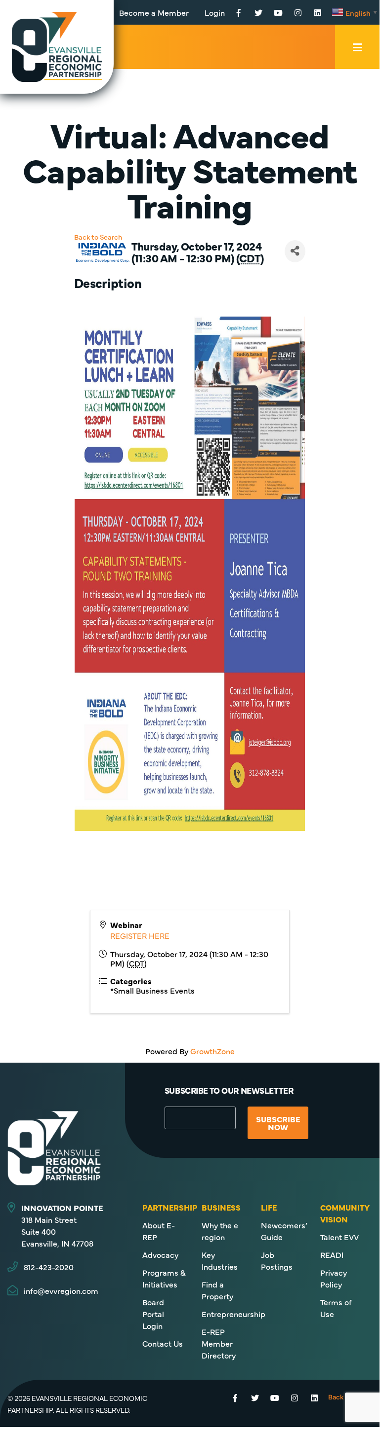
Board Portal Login (153, 1313)
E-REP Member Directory (219, 1343)
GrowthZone (212, 1050)
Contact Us (162, 1343)
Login (215, 12)
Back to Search (98, 237)
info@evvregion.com (61, 1290)
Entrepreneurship (233, 1313)
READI (331, 1254)
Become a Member (154, 12)
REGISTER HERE (139, 935)
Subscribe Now (278, 1122)
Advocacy (160, 1254)
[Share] (295, 251)
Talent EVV (339, 1236)
